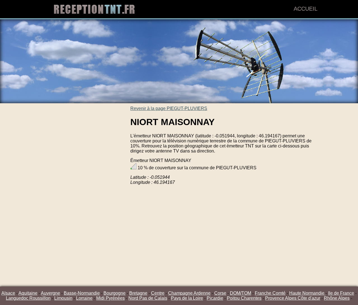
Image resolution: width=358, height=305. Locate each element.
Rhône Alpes (337, 298)
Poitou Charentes (244, 298)
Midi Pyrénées (110, 298)
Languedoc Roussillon (28, 298)
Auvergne (50, 293)
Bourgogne (114, 293)
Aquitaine (27, 293)
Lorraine (84, 298)
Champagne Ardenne (189, 293)
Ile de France (341, 293)
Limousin (63, 298)
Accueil (305, 9)
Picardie (215, 298)
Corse (220, 293)
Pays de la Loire (187, 298)
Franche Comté (270, 293)
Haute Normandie (307, 293)
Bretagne (138, 293)
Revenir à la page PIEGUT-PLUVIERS (168, 108)
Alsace (8, 293)
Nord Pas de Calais (147, 298)
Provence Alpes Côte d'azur (292, 298)
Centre (157, 293)
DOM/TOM (240, 293)
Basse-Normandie (82, 293)
